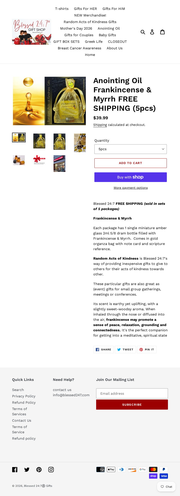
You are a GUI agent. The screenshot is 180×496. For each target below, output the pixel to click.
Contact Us (21, 420)
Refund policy (24, 438)
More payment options (131, 187)
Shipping (100, 125)
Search (18, 390)
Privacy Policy (23, 396)
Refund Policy (24, 402)
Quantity (101, 140)
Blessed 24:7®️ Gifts (38, 485)
